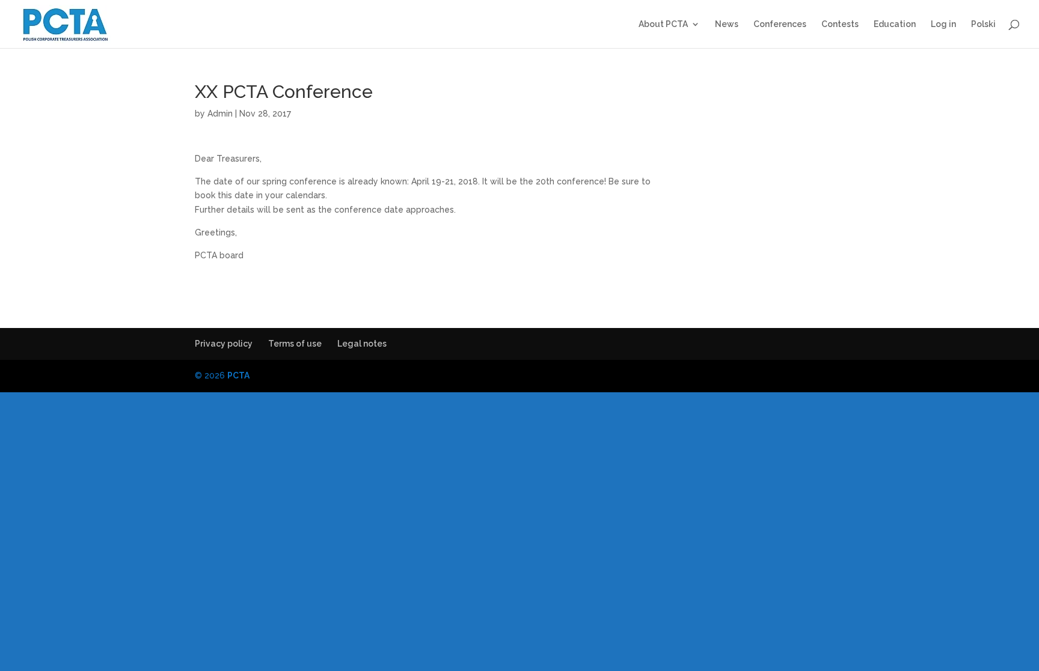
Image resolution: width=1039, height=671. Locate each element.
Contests (840, 24)
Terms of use (295, 343)
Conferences (779, 24)
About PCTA (663, 24)
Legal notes (362, 343)
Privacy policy (224, 343)
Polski (983, 24)
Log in (943, 24)
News (726, 24)
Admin (220, 113)
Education (895, 24)
